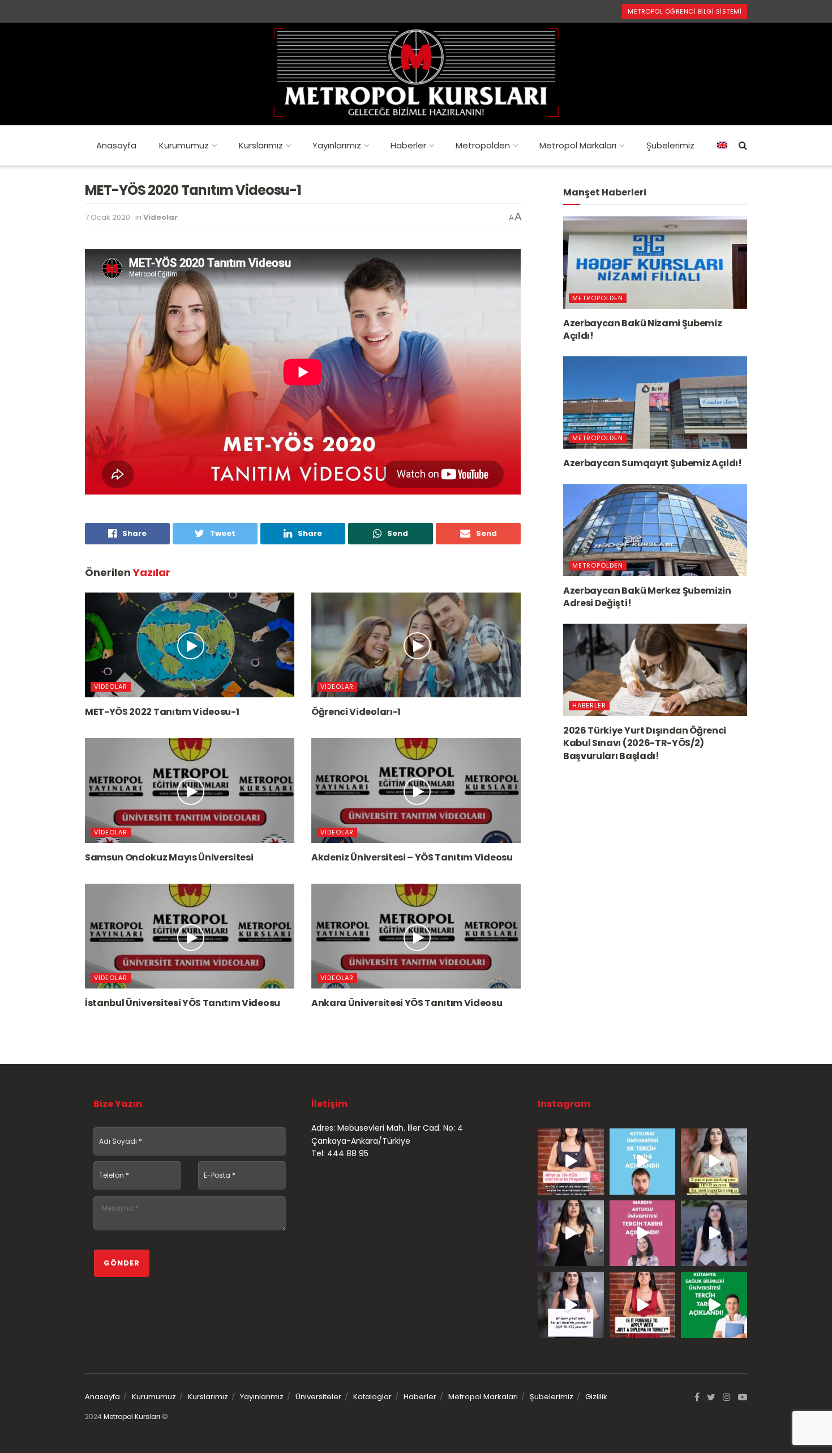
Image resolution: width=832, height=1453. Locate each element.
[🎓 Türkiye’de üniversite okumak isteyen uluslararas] (643, 1305)
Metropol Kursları (132, 1416)
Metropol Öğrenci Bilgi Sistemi (684, 11)
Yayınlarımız (336, 145)
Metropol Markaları (577, 145)
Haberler (408, 145)
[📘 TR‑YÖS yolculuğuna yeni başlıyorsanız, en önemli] (714, 1161)
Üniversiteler (318, 1396)
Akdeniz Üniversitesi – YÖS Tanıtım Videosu (412, 857)
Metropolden (483, 145)
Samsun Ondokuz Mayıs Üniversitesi (169, 857)
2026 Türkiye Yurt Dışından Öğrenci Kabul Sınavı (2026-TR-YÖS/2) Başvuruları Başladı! (644, 743)
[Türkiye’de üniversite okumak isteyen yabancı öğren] (571, 1161)
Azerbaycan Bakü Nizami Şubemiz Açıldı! (642, 329)
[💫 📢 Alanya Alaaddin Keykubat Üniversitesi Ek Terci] (643, 1161)
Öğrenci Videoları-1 (356, 711)
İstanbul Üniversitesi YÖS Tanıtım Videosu (182, 1002)
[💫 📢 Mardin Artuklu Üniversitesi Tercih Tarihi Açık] (643, 1233)
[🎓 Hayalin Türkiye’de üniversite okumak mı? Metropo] (571, 1233)
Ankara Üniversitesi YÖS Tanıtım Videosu (407, 1002)
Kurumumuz (184, 145)
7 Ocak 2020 (107, 217)
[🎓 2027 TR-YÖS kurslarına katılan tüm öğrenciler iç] (571, 1305)
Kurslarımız (261, 145)
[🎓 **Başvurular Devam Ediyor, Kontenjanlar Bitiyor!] (714, 1233)
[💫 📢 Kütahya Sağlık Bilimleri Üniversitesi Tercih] (714, 1305)
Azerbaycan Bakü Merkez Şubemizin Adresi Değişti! (647, 597)
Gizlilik (596, 1396)
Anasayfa (116, 145)
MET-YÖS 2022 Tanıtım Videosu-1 (162, 711)
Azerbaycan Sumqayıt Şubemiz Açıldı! (652, 463)
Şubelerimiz (670, 145)
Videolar (160, 217)
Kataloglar (372, 1396)
